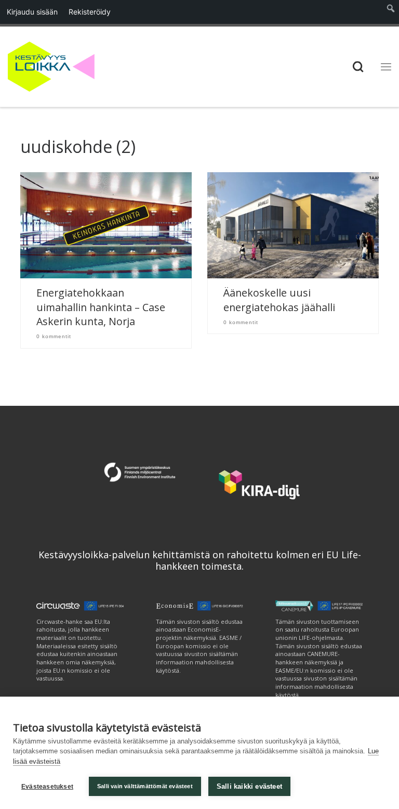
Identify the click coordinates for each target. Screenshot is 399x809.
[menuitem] (391, 12)
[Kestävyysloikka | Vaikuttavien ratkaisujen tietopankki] (51, 65)
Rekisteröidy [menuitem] (90, 11)
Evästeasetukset (47, 786)
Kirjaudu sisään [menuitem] (32, 11)
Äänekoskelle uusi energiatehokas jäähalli (279, 300)
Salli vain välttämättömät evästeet (145, 786)
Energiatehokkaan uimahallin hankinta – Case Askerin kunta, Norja (100, 307)
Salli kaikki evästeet (249, 786)
